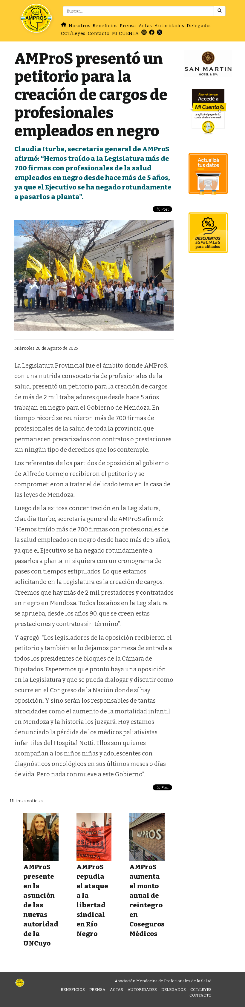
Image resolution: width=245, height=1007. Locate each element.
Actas (145, 25)
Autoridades (169, 25)
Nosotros (79, 25)
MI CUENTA (125, 33)
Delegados (199, 25)
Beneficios (105, 25)
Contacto (98, 33)
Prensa (128, 25)
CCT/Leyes (73, 33)
